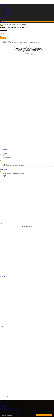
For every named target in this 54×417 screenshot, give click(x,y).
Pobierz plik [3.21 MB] (2, 276)
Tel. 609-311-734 (2, 405)
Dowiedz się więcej (10, 415)
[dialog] (27, 415)
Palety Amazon (1, 24)
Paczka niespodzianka (4, 169)
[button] (18, 416)
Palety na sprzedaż (6, 24)
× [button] (53, 413)
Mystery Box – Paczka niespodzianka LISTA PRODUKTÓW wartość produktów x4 (17, 24)
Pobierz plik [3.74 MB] (5, 149)
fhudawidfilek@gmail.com (3, 406)
